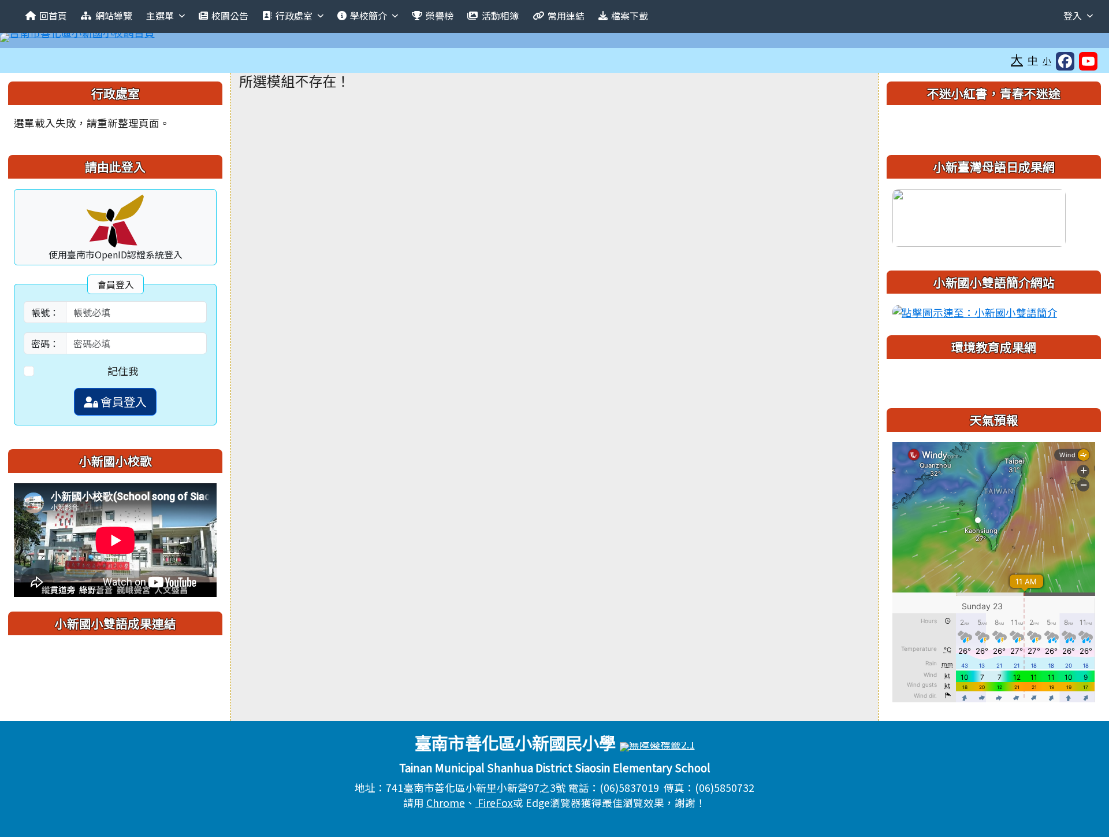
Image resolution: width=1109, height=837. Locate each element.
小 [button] (1047, 60)
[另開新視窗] (979, 216)
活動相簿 (500, 16)
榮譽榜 (439, 16)
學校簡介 (368, 16)
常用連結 (566, 16)
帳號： (45, 312)
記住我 (123, 371)
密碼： (45, 343)
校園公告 (229, 16)
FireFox (494, 802)
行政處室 (294, 16)
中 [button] (1033, 60)
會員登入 (122, 401)
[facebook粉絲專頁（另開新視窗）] (1065, 61)
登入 (1072, 16)
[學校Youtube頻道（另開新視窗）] (1088, 61)
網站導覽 (113, 16)
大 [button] (1017, 59)
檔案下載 (629, 16)
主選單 (160, 16)
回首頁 (53, 16)
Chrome (445, 802)
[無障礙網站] (657, 745)
